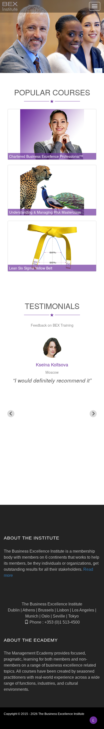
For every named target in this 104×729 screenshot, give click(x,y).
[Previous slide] (10, 413)
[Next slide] (93, 413)
